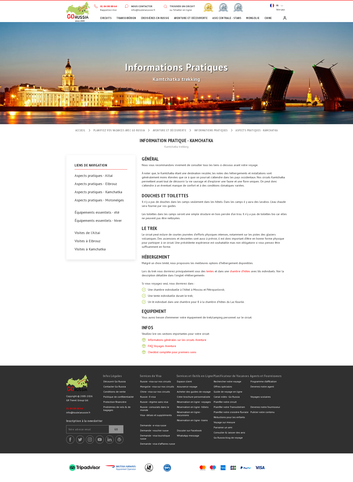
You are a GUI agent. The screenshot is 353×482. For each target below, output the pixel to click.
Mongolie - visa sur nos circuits (157, 386)
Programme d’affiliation (263, 381)
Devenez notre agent (262, 386)
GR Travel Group (84, 384)
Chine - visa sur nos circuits (155, 391)
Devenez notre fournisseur (265, 406)
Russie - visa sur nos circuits (155, 381)
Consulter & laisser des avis (229, 432)
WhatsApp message (188, 435)
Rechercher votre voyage (227, 381)
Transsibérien (126, 18)
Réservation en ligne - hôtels (193, 406)
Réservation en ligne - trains (192, 420)
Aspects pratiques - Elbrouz (96, 184)
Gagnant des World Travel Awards (208, 7)
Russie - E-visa (148, 396)
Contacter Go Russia (114, 386)
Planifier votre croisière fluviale (231, 412)
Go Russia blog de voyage (228, 437)
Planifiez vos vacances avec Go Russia (119, 130)
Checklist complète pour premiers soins (172, 352)
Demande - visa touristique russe (155, 437)
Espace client (285, 18)
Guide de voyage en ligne (228, 391)
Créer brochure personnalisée (193, 396)
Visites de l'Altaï (87, 233)
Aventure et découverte (169, 130)
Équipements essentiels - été (97, 212)
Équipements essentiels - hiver (98, 221)
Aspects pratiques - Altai (94, 176)
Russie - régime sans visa (154, 401)
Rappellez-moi (108, 9)
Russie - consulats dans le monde (154, 408)
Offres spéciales (223, 386)
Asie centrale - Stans (226, 18)
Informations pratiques (211, 130)
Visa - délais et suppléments (156, 415)
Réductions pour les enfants (229, 417)
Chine (268, 18)
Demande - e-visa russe (153, 425)
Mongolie (252, 18)
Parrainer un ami (223, 427)
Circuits (106, 18)
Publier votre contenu (262, 412)
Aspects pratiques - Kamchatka (98, 192)
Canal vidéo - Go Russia (227, 396)
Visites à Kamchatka (90, 249)
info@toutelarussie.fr (143, 9)
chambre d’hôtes (240, 271)
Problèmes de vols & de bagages (117, 408)
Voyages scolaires (260, 396)
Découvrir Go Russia (114, 381)
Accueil (78, 11)
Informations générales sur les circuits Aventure (177, 340)
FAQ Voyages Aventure (162, 346)
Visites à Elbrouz (88, 241)
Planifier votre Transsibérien (229, 406)
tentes (210, 271)
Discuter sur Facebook (189, 430)
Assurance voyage (187, 386)
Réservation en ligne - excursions (189, 414)
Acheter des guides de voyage (194, 391)
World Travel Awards (223, 7)
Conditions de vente (114, 391)
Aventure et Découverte (191, 18)
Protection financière (114, 401)
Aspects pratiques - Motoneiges (99, 200)
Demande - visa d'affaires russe (157, 443)
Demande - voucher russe (154, 430)
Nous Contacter (141, 6)
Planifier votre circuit (225, 401)
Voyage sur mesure (224, 422)
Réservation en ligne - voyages (194, 401)
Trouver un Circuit (182, 6)
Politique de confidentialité (118, 396)
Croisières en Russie (155, 18)
